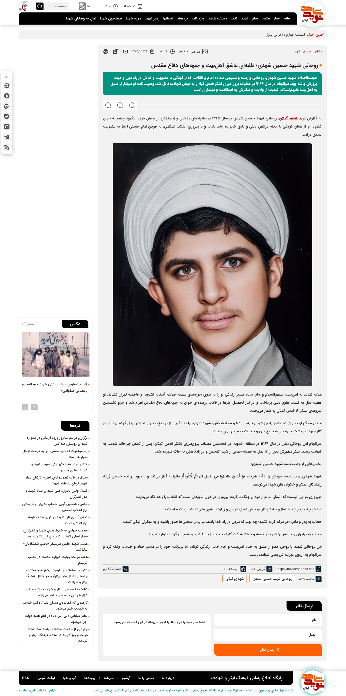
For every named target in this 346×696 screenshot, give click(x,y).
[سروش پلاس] (7, 96)
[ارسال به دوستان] (125, 51)
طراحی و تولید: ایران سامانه (37, 690)
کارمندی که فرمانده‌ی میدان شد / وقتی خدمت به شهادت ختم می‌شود (55, 605)
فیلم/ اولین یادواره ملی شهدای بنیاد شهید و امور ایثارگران (56, 494)
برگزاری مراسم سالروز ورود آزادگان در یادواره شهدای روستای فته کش (57, 441)
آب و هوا (69, 678)
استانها (168, 18)
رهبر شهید (152, 18)
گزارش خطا (258, 568)
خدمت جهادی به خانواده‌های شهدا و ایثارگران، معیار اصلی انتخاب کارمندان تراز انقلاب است (55, 533)
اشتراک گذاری (112, 568)
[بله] (7, 116)
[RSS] (7, 147)
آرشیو (126, 678)
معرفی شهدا (302, 51)
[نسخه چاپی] (105, 51)
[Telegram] (7, 137)
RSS (25, 678)
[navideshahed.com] (313, 13)
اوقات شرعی (46, 678)
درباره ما (168, 678)
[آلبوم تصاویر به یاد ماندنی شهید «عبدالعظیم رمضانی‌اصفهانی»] (55, 354)
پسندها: (232, 568)
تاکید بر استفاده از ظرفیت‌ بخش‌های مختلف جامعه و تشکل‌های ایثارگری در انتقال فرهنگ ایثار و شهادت (57, 576)
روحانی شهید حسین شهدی (272, 579)
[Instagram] (7, 126)
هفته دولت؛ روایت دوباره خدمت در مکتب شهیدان (58, 560)
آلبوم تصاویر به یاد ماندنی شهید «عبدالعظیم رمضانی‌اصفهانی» (54, 388)
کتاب (234, 18)
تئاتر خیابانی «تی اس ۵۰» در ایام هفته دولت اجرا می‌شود (56, 619)
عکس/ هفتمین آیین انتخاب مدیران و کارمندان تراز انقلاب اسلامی (55, 507)
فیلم (255, 18)
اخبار (277, 18)
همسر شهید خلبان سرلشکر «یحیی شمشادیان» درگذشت (55, 547)
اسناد (244, 18)
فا (88, 6)
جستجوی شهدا (111, 18)
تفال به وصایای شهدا (81, 18)
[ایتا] (7, 106)
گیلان (317, 51)
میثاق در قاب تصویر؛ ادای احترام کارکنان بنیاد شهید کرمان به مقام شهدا (56, 480)
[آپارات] (7, 85)
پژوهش (182, 18)
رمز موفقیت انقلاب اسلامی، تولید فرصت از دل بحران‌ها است (55, 454)
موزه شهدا (133, 18)
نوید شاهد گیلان (292, 118)
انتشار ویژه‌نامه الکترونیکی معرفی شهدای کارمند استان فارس (59, 467)
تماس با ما (146, 678)
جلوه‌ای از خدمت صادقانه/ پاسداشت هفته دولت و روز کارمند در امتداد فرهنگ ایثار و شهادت (58, 635)
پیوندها (89, 678)
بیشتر (30, 324)
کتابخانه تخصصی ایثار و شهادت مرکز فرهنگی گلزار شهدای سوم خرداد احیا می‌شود (57, 592)
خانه (287, 18)
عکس (266, 18)
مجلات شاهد (217, 18)
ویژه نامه (198, 18)
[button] (34, 406)
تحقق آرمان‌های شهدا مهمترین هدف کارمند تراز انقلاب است (57, 520)
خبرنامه (109, 678)
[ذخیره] (115, 51)
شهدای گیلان (234, 579)
